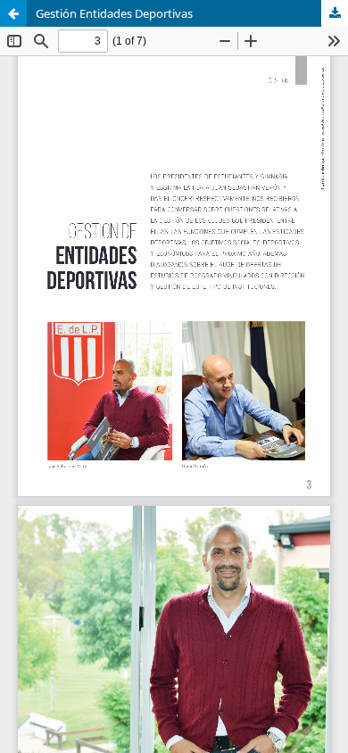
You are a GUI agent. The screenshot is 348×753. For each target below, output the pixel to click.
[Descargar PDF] (334, 13)
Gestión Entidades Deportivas (114, 13)
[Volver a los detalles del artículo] (13, 13)
